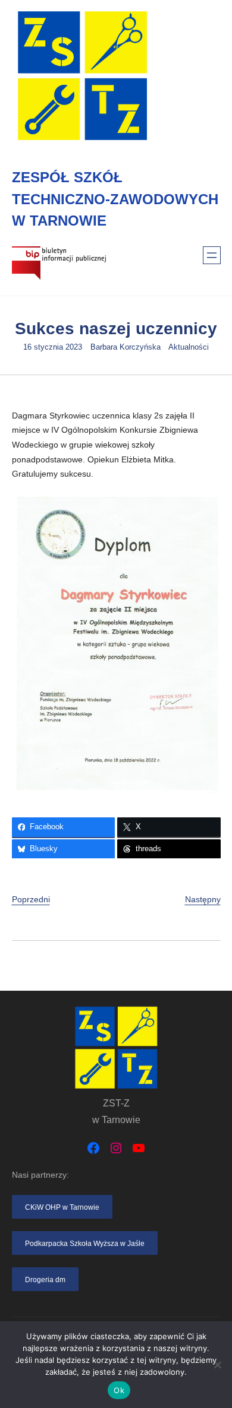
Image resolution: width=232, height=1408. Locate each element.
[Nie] (217, 1365)
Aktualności (188, 347)
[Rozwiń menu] (212, 255)
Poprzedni (31, 899)
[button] (62, 1207)
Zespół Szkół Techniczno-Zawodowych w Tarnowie (115, 199)
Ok (119, 1390)
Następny (203, 899)
